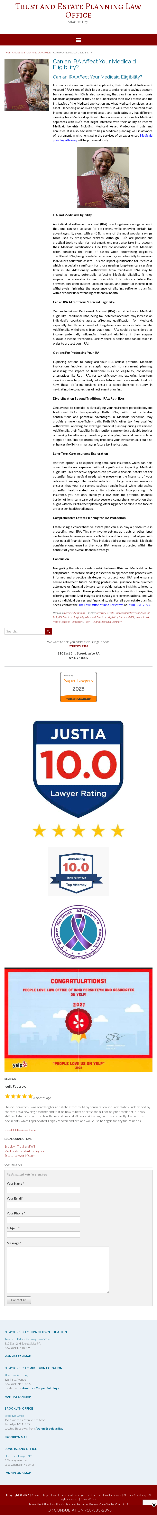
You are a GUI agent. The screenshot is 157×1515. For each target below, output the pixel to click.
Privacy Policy (88, 1499)
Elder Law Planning (54, 1504)
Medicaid (90, 617)
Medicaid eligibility (107, 617)
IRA (55, 617)
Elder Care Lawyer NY (18, 1456)
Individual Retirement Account (133, 613)
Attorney (101, 613)
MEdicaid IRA (126, 617)
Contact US (121, 1504)
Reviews (94, 1504)
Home (32, 1504)
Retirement (77, 621)
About (39, 1504)
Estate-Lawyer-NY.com (19, 1155)
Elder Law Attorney (16, 1375)
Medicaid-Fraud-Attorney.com (24, 1151)
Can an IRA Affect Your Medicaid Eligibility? (94, 64)
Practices (71, 1504)
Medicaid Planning (74, 613)
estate (110, 613)
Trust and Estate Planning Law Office (78, 10)
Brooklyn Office (14, 1415)
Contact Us (19, 1300)
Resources (83, 1504)
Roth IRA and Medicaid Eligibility (103, 621)
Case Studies (106, 1504)
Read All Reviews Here (20, 1130)
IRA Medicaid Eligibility (71, 617)
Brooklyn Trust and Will (19, 1146)
